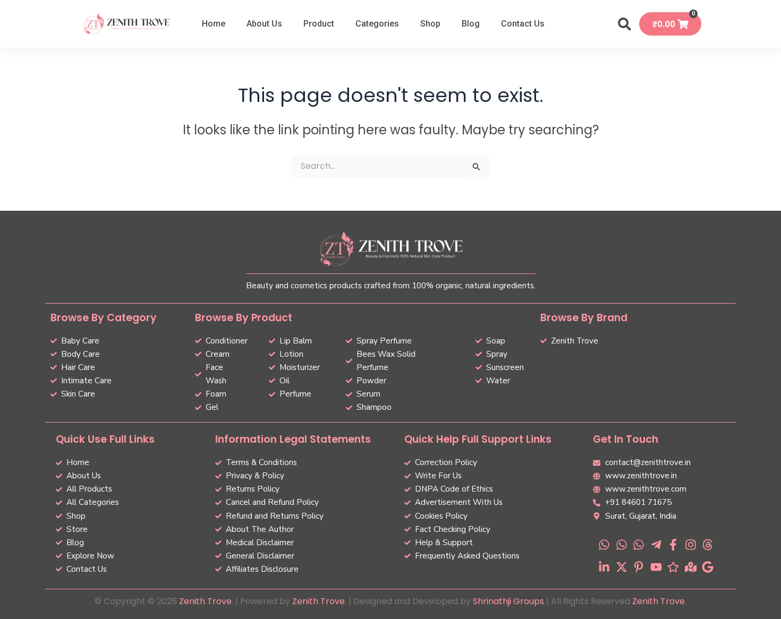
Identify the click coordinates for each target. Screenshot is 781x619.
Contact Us (523, 24)
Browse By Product (243, 318)
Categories (377, 24)
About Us (264, 24)
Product (318, 24)
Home (213, 24)
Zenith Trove (205, 601)
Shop (430, 24)
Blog (471, 24)
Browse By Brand (583, 318)
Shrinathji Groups (508, 601)
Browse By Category (103, 318)
